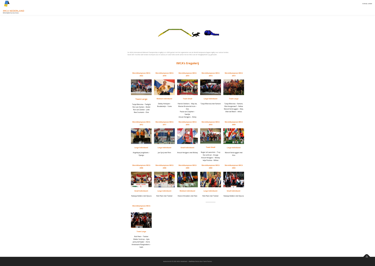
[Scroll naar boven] (366, 256)
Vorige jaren (367, 3)
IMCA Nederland (13, 10)
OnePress (192, 261)
